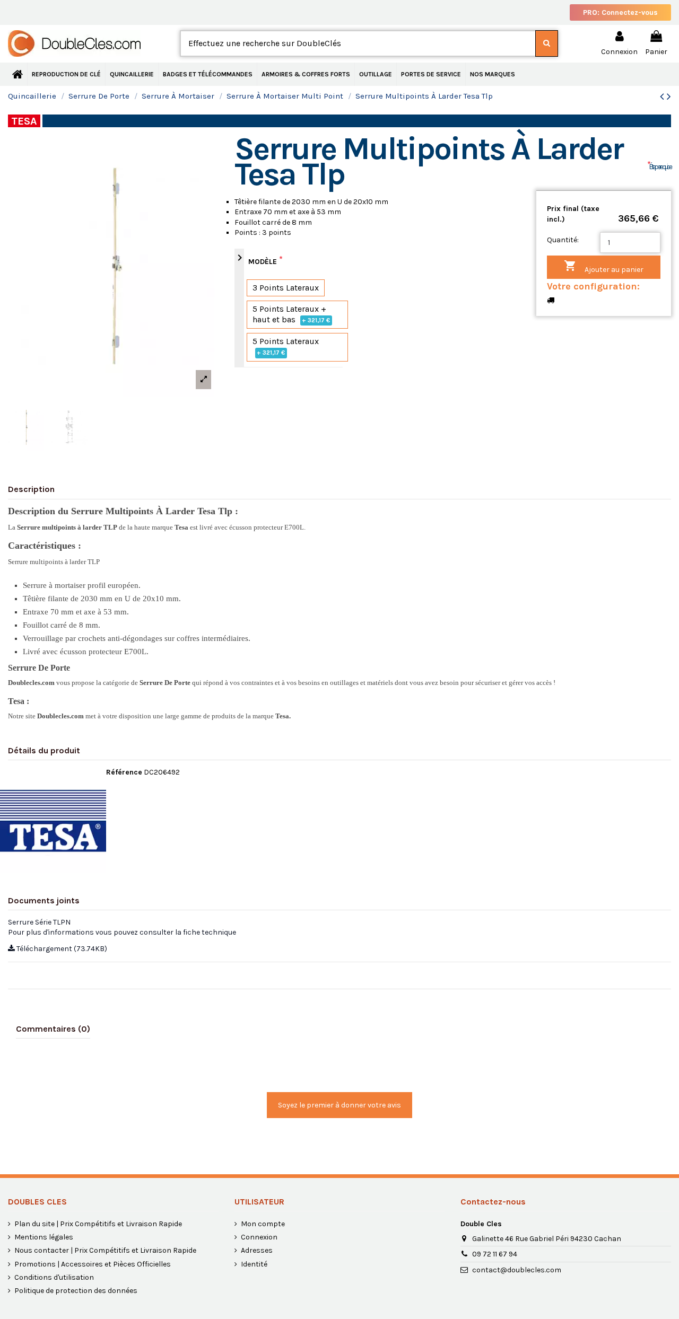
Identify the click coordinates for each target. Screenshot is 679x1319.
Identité (254, 1264)
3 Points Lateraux (286, 288)
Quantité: (563, 239)
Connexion (259, 1237)
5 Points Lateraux (286, 346)
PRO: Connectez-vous (620, 12)
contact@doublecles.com (516, 1269)
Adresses (257, 1250)
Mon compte (263, 1223)
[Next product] (669, 96)
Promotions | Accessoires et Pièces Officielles (92, 1264)
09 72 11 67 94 (494, 1254)
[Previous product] (663, 96)
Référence (124, 772)
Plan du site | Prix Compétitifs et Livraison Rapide (98, 1223)
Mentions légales (43, 1237)
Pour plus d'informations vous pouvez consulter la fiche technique (122, 932)
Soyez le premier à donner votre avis (339, 1105)
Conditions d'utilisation (54, 1277)
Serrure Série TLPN (39, 922)
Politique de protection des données (75, 1290)
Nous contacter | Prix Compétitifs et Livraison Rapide (105, 1250)
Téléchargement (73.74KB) (61, 948)
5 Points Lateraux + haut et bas (291, 314)
